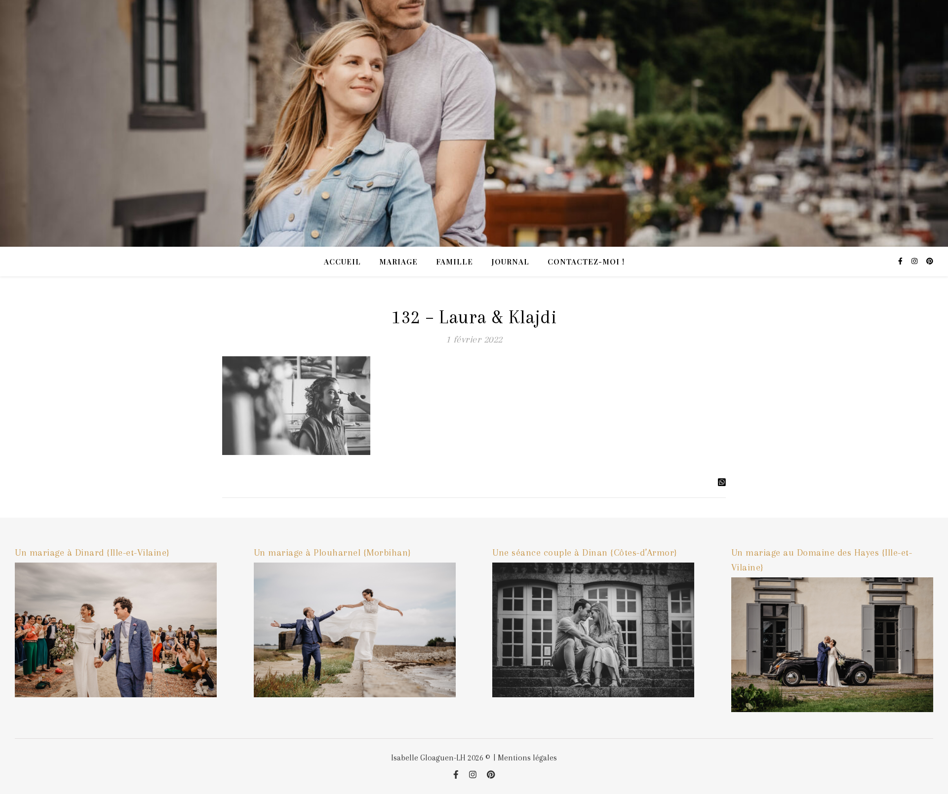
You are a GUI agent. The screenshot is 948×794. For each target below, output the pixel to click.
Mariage (398, 261)
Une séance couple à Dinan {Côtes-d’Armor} (584, 552)
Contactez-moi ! (586, 261)
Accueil (342, 261)
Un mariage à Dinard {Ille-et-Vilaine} (92, 552)
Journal (510, 261)
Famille (454, 261)
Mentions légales (527, 757)
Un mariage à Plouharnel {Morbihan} (332, 552)
